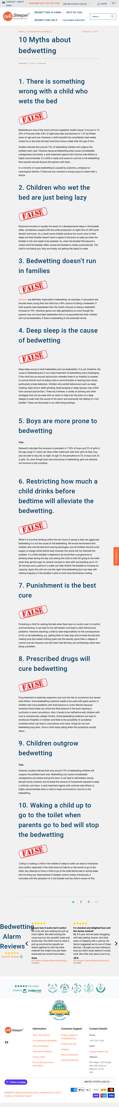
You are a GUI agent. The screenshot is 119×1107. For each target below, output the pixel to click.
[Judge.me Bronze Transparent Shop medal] (76, 988)
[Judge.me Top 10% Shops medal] (100, 988)
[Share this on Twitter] (73, 902)
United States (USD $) (75, 4)
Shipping (65, 1049)
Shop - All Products (41, 1035)
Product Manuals (68, 1044)
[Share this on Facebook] (81, 902)
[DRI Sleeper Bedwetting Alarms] (16, 17)
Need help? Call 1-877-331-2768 (44, 3)
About (20, 2)
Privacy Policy (39, 1057)
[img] (12, 953)
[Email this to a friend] (96, 902)
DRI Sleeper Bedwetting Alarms (25, 1092)
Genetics (23, 299)
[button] (49, 13)
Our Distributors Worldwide (45, 1040)
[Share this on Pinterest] (88, 902)
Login (103, 4)
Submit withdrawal (69, 1060)
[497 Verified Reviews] (59, 1022)
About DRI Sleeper (41, 1046)
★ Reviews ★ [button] (116, 556)
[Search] (112, 16)
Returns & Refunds (69, 1055)
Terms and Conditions (42, 1051)
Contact (11, 2)
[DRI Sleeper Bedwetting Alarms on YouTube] (3, 3)
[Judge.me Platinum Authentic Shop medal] (52, 988)
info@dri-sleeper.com (98, 1051)
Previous (86, 32)
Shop (9, 6)
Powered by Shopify (22, 1096)
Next (95, 32)
